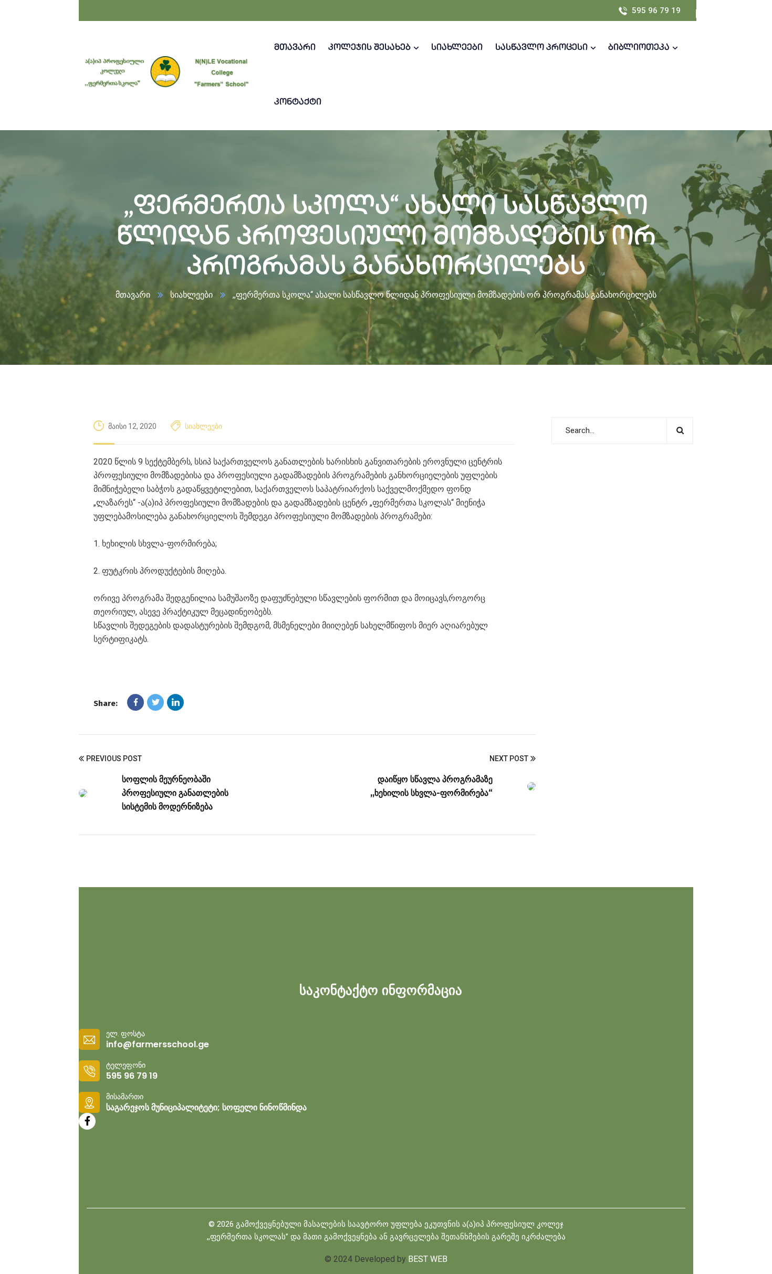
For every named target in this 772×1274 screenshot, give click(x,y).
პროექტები (267, 975)
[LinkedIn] (175, 702)
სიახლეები (191, 295)
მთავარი (133, 295)
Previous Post (114, 758)
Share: (105, 703)
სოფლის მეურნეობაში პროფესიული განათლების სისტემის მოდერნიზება (175, 793)
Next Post (508, 758)
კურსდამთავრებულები (294, 960)
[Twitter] (155, 702)
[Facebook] (135, 702)
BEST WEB (427, 1259)
